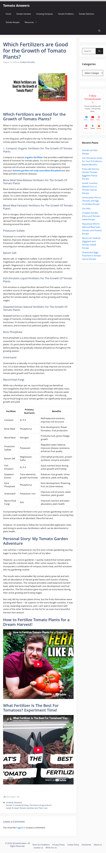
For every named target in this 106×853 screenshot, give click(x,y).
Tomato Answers (16, 5)
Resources (29, 22)
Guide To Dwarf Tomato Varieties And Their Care (27, 808)
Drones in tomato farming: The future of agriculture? (29, 805)
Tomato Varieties (23, 14)
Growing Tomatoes (44, 14)
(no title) (86, 208)
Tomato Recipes (13, 22)
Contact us (38, 847)
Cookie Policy (73, 844)
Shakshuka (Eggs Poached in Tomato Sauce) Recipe (91, 255)
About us (98, 844)
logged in (20, 827)
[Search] (99, 51)
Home (8, 14)
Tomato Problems (66, 14)
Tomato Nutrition (86, 14)
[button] (99, 30)
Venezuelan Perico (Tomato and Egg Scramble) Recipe (91, 201)
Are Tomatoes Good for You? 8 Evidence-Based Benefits (92, 161)
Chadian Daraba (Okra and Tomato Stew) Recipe (91, 216)
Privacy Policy (58, 844)
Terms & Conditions (41, 844)
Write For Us (51, 847)
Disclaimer (86, 844)
